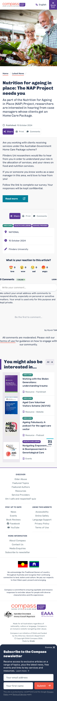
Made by (28, 641)
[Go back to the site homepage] (14, 5)
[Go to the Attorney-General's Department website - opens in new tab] (19, 614)
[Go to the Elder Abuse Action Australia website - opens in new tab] (47, 614)
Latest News (18, 73)
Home (5, 73)
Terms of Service (20, 694)
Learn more (21, 671)
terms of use (7, 341)
